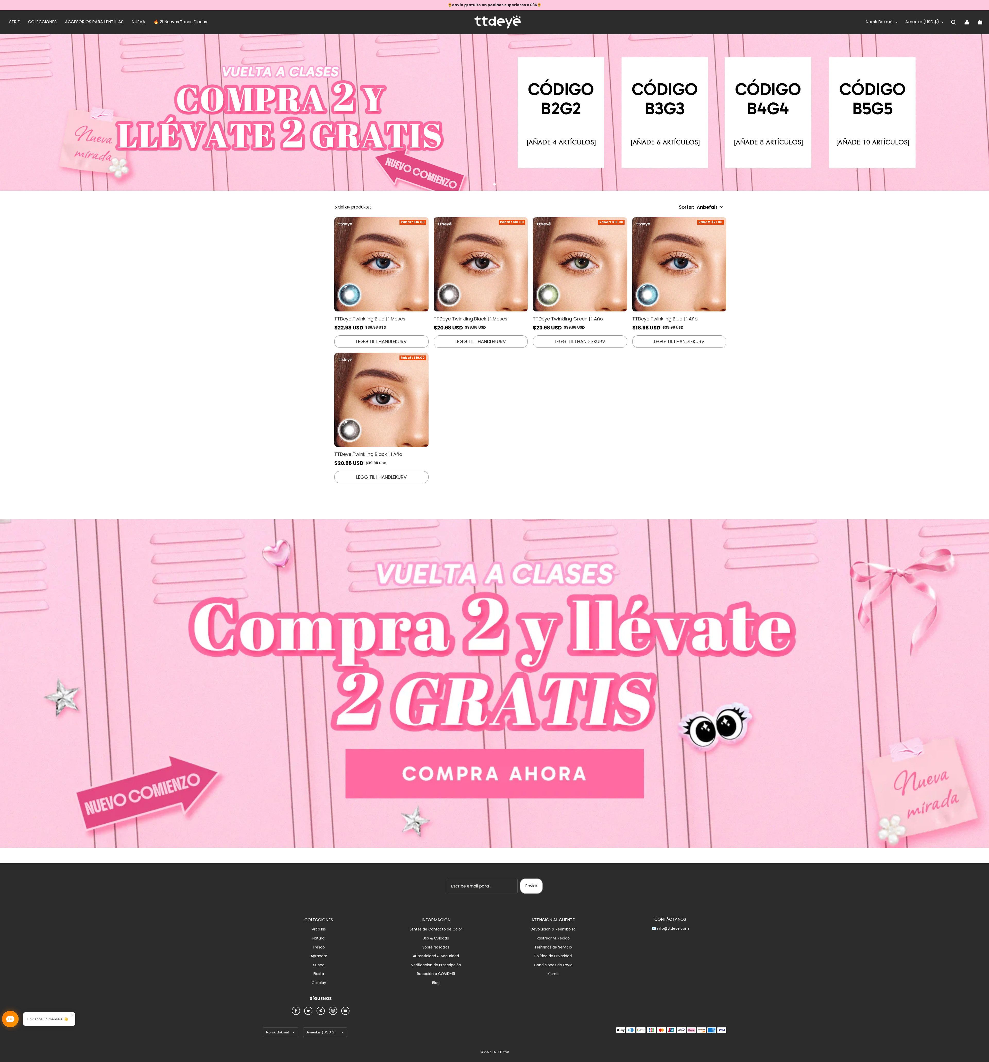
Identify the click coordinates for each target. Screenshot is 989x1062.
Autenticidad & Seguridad (436, 956)
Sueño (319, 965)
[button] (953, 22)
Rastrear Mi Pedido (553, 938)
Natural (318, 938)
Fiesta (318, 973)
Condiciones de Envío (553, 965)
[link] (14, 22)
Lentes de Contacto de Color (436, 929)
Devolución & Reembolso (553, 929)
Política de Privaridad (553, 956)
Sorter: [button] (698, 207)
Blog (436, 982)
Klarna (553, 973)
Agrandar (319, 956)
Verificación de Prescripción (436, 965)
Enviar (531, 886)
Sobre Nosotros (435, 947)
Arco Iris (319, 929)
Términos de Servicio (553, 947)
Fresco (319, 947)
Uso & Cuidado (436, 938)
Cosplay (319, 982)
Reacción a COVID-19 (436, 973)
